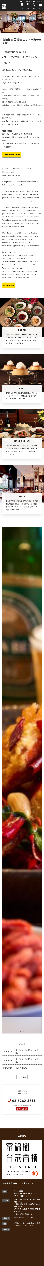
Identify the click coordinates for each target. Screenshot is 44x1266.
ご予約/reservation (11, 154)
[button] (18, 30)
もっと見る (22, 1077)
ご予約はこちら (22, 1109)
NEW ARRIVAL (21, 1068)
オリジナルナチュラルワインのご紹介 (26, 1051)
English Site (8, 285)
